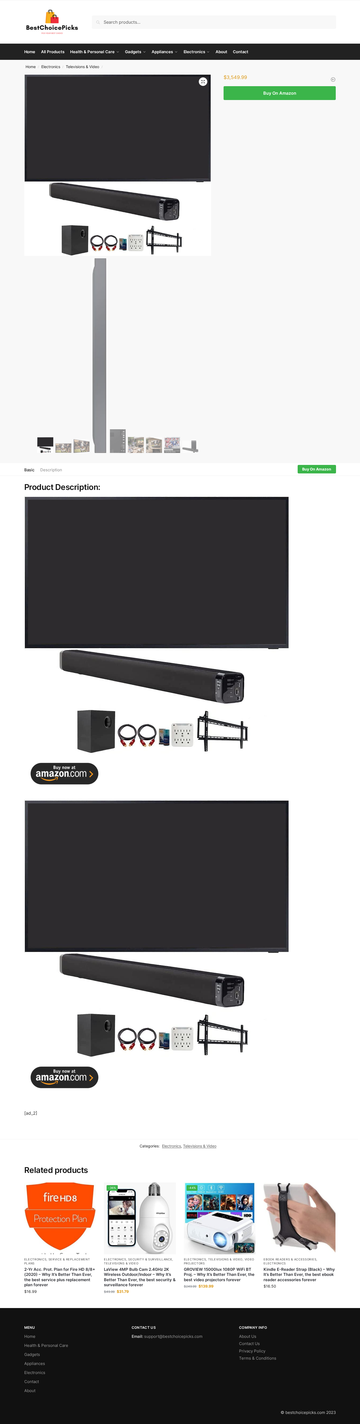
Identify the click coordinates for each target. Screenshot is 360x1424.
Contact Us (249, 1343)
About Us (247, 1336)
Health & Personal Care (46, 1345)
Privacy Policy (252, 1351)
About (29, 1390)
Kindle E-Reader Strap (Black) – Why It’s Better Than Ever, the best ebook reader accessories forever (299, 1274)
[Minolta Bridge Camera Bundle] (333, 79)
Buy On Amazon (279, 93)
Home (31, 67)
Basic (29, 469)
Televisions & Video (82, 67)
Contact (31, 1381)
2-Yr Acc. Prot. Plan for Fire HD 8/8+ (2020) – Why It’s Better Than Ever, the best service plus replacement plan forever (59, 1277)
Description (51, 469)
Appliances (34, 1363)
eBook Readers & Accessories (290, 1259)
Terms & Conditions (257, 1358)
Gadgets (32, 1354)
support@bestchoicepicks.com (173, 1336)
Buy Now (60, 1302)
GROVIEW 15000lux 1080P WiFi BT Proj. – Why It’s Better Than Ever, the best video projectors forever (219, 1274)
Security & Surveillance (150, 1259)
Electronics (50, 67)
